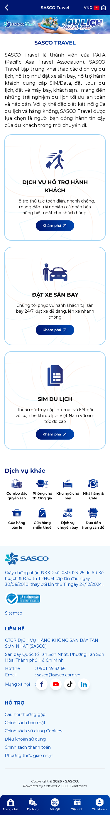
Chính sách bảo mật (25, 722)
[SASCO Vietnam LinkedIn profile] (84, 684)
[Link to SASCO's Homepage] (27, 558)
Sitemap (13, 613)
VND (88, 7)
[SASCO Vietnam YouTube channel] (56, 684)
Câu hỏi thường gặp (25, 714)
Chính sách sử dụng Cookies (33, 731)
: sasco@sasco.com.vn (57, 675)
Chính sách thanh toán (28, 747)
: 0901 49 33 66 (50, 668)
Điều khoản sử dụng (25, 739)
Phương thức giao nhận (29, 755)
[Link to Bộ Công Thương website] (22, 598)
